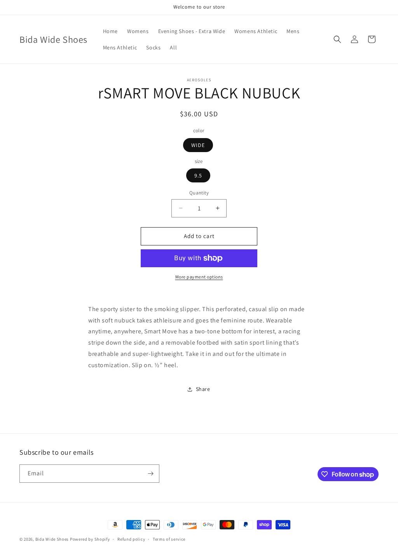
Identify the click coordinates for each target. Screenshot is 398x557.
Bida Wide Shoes (52, 539)
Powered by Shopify (90, 539)
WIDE (198, 145)
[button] (337, 39)
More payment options (199, 277)
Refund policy (131, 539)
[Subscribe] (150, 473)
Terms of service (169, 539)
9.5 (198, 175)
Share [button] (203, 388)
